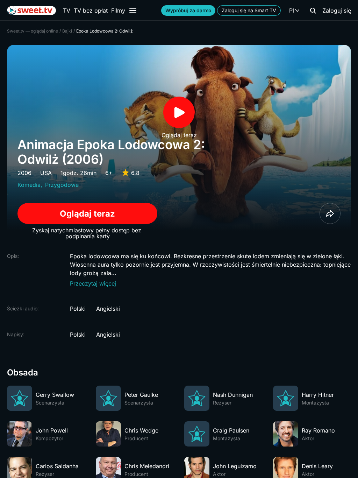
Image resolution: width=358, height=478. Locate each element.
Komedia (29, 184)
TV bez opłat (91, 10)
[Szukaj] (313, 10)
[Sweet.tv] (31, 10)
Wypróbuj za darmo (188, 10)
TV (66, 10)
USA (46, 172)
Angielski (108, 308)
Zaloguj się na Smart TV (249, 10)
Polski (78, 308)
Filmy (118, 10)
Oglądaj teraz (87, 214)
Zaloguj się (336, 10)
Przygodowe (62, 184)
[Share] (330, 213)
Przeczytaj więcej (93, 283)
